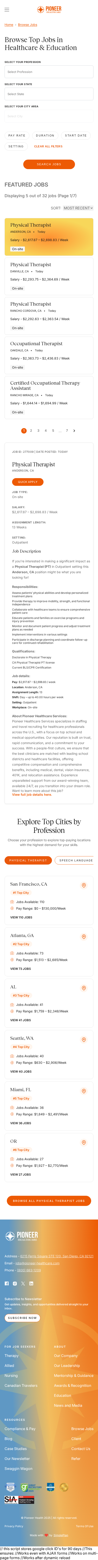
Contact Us (80, 1448)
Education (62, 1395)
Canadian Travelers (21, 1385)
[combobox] (49, 72)
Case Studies (16, 1448)
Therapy (12, 1355)
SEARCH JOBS (49, 164)
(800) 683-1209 (29, 1270)
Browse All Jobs (49, 1201)
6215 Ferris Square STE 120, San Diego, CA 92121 (56, 1256)
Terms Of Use (84, 1526)
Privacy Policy (14, 1526)
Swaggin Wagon (18, 1468)
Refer (75, 1458)
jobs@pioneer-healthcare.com (37, 1263)
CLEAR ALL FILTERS (48, 146)
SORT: (56, 208)
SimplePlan (61, 1535)
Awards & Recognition (72, 1385)
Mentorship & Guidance (73, 1375)
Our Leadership (67, 1365)
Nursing (11, 1375)
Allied (9, 1365)
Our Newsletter (17, 1458)
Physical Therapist (28, 860)
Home (9, 24)
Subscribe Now (22, 1318)
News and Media (68, 1405)
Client (76, 1438)
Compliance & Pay (20, 1429)
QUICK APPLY (28, 482)
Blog (8, 1438)
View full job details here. (32, 794)
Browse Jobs (27, 24)
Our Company (66, 1355)
